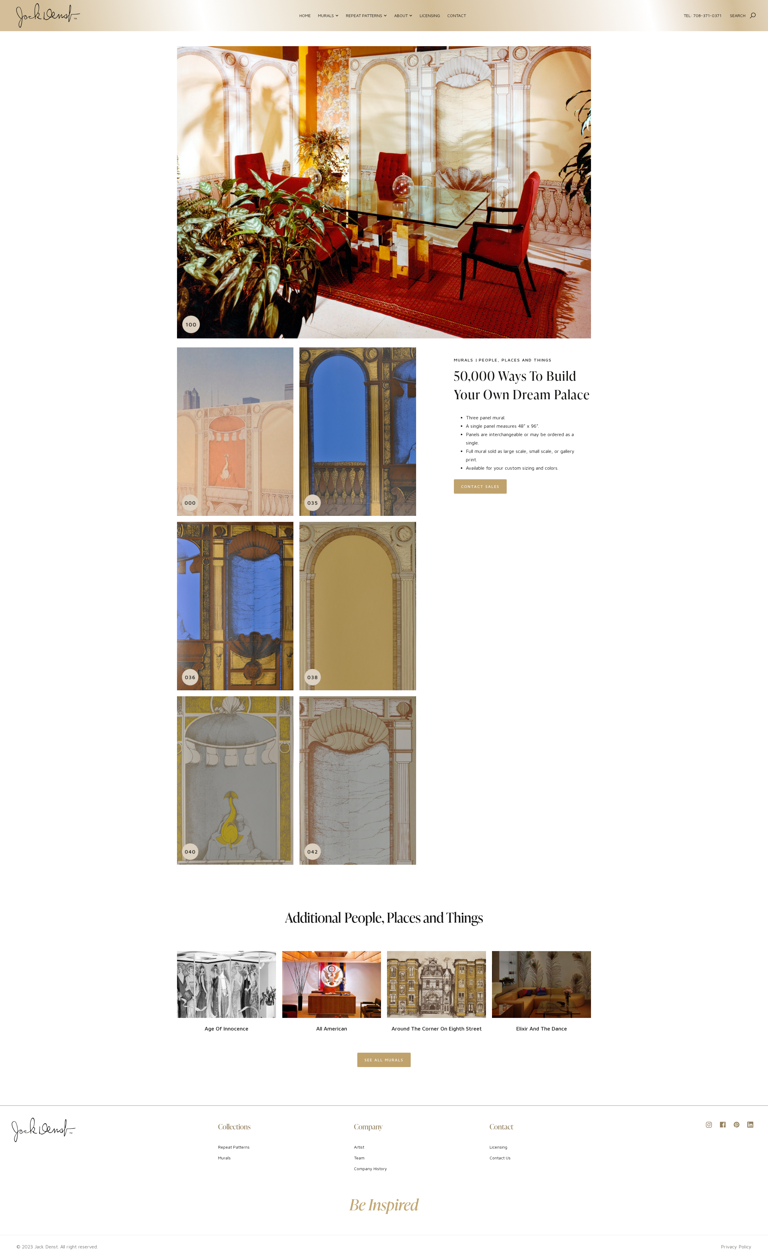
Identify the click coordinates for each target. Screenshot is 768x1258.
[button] (328, 15)
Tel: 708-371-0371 (703, 15)
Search (738, 15)
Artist (359, 1146)
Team (359, 1157)
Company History (370, 1168)
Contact (456, 15)
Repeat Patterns (234, 1146)
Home (305, 15)
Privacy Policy (736, 1246)
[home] (48, 15)
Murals (224, 1157)
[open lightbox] (384, 192)
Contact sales (480, 486)
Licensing (430, 15)
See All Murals (384, 1059)
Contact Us (500, 1157)
